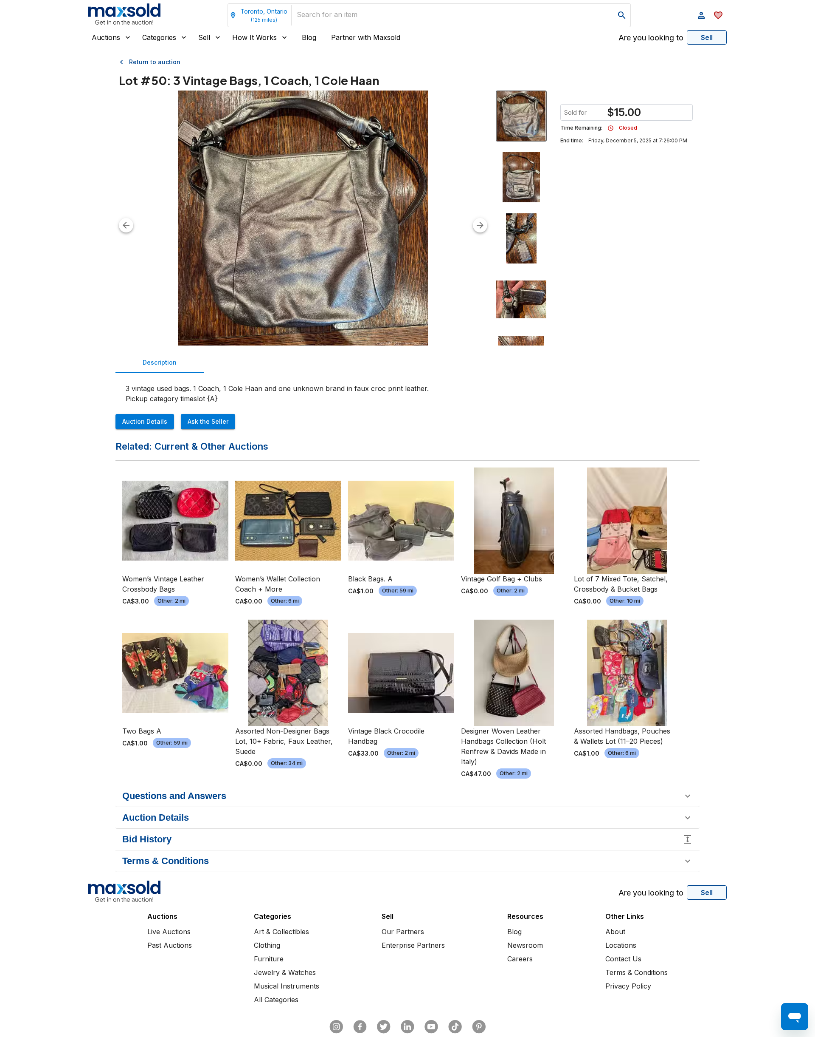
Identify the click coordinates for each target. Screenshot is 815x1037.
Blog (309, 37)
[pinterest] (479, 1027)
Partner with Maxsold (365, 37)
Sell (204, 37)
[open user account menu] (701, 15)
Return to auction (154, 61)
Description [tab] (160, 362)
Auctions (106, 37)
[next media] (480, 225)
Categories (159, 37)
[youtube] (431, 1027)
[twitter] (384, 1027)
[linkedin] (407, 1027)
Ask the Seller (208, 421)
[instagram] (336, 1027)
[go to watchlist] (718, 15)
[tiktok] (455, 1027)
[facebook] (360, 1027)
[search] (621, 15)
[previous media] (126, 225)
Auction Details (144, 421)
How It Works (254, 37)
